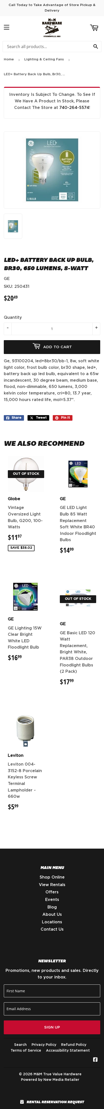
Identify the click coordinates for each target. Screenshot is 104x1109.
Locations (52, 922)
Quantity (13, 317)
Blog (52, 907)
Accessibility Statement (68, 1050)
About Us (52, 915)
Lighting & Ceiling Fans (44, 59)
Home (9, 59)
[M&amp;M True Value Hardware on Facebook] (95, 1060)
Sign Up (52, 1027)
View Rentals (52, 885)
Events (52, 900)
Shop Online (52, 877)
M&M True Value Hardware (58, 1074)
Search (20, 1045)
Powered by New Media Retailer (50, 1080)
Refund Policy (73, 1045)
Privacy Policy (44, 1045)
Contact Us (52, 929)
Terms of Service (26, 1050)
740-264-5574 (74, 108)
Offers (52, 892)
